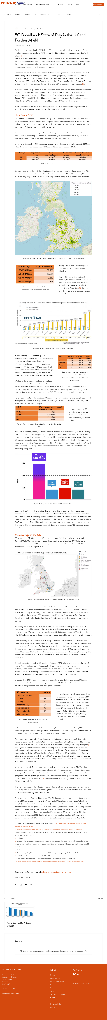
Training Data (55, 1001)
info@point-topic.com (10, 993)
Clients (52, 998)
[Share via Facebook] (16, 884)
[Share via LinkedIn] (26, 884)
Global (27, 14)
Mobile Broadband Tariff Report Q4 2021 (19, 924)
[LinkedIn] (77, 974)
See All (100, 898)
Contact (53, 1007)
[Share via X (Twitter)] (21, 884)
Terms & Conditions (57, 994)
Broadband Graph (57, 981)
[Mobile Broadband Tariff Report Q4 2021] (19, 910)
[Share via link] (31, 884)
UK (35, 14)
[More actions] (91, 29)
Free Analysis (55, 978)
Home (52, 975)
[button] (53, 3)
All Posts (7, 14)
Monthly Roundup (47, 14)
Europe (17, 14)
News (69, 14)
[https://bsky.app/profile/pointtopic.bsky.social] (74, 974)
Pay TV (60, 14)
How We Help (55, 1004)
